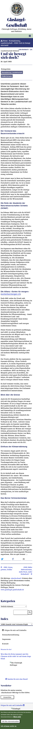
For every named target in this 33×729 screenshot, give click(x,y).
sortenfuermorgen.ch (10, 294)
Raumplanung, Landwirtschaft (11, 42)
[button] (6, 559)
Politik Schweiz (7, 76)
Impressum (6, 639)
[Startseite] (16, 9)
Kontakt (5, 643)
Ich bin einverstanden (10, 721)
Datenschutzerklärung (10, 634)
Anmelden (7, 697)
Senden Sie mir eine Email (17, 679)
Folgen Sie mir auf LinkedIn (15, 630)
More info (17, 716)
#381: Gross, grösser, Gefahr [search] (7, 568)
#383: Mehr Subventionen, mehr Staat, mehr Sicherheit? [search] (25, 570)
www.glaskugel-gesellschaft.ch (12, 589)
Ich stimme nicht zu (8, 726)
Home (5, 41)
